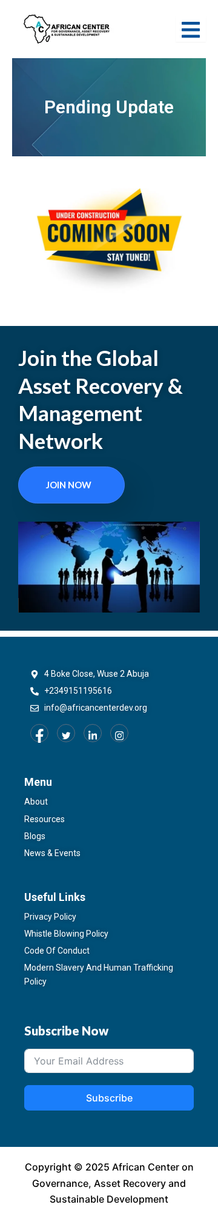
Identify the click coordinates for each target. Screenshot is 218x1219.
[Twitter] (66, 733)
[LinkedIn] (93, 733)
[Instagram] (119, 733)
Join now (68, 484)
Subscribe (109, 1098)
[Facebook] (39, 733)
